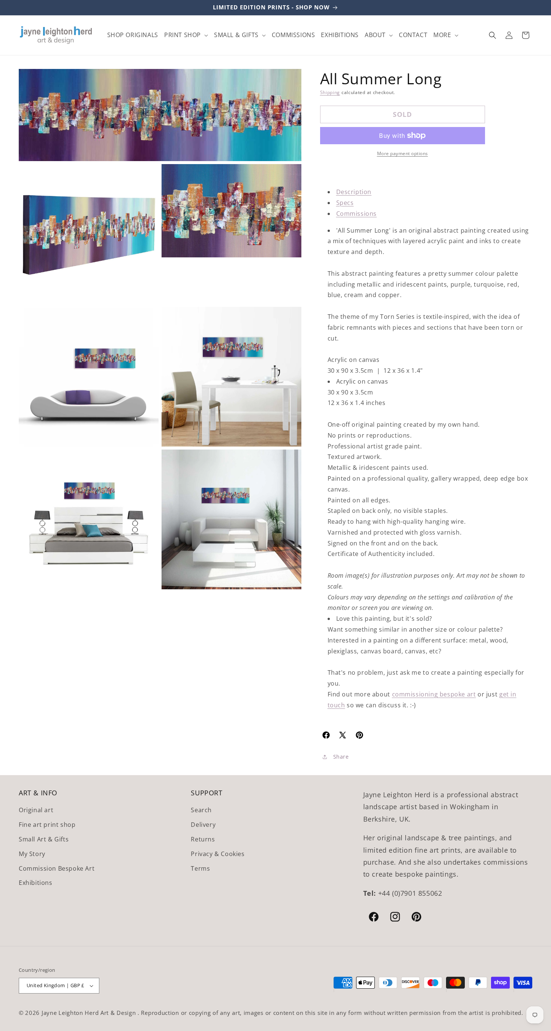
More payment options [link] (402, 153)
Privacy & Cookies (217, 854)
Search (201, 810)
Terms (200, 868)
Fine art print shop (47, 824)
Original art (36, 810)
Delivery (203, 824)
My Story (32, 854)
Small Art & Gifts (44, 839)
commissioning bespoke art (434, 694)
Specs (345, 203)
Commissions (356, 213)
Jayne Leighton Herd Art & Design (90, 1012)
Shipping (330, 92)
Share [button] (341, 756)
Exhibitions (35, 883)
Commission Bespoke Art (56, 868)
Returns (203, 839)
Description (354, 192)
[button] (186, 35)
